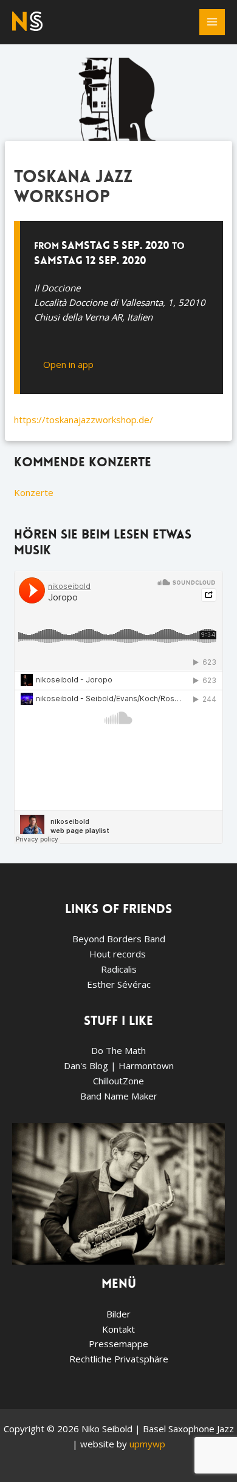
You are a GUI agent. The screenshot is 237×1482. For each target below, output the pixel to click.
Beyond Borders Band (118, 939)
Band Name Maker (118, 1096)
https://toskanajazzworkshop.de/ (83, 419)
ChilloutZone (118, 1081)
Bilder (118, 1314)
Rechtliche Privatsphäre (118, 1359)
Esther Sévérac (119, 984)
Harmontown (146, 1065)
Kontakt (118, 1329)
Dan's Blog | (91, 1065)
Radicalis (119, 969)
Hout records (118, 954)
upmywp (147, 1444)
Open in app (68, 364)
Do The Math (118, 1050)
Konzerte (33, 492)
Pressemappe (118, 1344)
